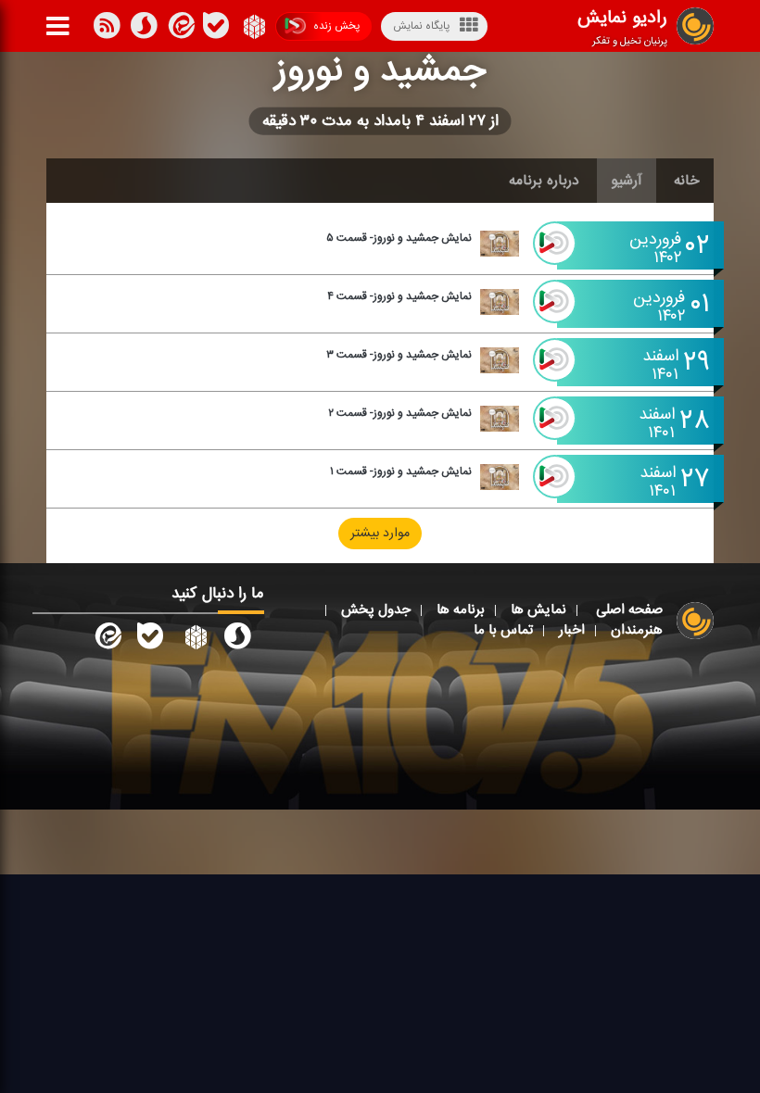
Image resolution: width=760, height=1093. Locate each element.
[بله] (144, 29)
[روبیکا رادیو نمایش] (193, 639)
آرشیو (626, 181)
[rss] (106, 29)
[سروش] (216, 29)
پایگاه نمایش (421, 26)
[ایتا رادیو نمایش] (106, 639)
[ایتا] (180, 29)
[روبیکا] (252, 29)
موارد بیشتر (380, 533)
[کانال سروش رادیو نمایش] (237, 639)
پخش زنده (336, 26)
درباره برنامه (544, 181)
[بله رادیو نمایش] (150, 639)
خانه (687, 181)
